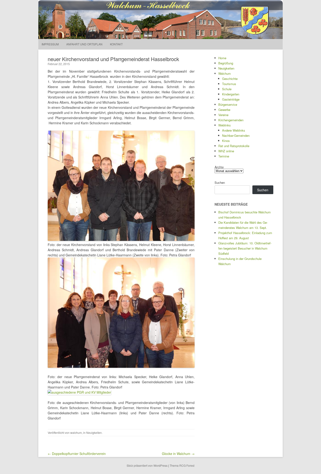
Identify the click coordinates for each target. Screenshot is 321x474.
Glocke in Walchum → (178, 453)
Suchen (220, 182)
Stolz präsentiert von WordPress (147, 465)
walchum (76, 433)
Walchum (224, 73)
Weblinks (224, 125)
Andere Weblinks (233, 130)
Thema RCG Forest (182, 465)
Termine (223, 156)
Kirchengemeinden (230, 120)
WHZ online (226, 151)
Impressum (50, 44)
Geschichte (230, 78)
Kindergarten (230, 94)
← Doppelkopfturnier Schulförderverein (77, 453)
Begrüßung (225, 63)
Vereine (223, 115)
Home (222, 58)
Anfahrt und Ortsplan (84, 44)
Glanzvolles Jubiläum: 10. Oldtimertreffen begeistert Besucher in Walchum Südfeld (244, 248)
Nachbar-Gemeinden (236, 135)
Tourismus (229, 84)
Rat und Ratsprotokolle (233, 146)
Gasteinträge (230, 99)
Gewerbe (224, 109)
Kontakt (116, 44)
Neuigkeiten (94, 433)
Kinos (226, 140)
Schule (226, 89)
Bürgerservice (227, 104)
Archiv (219, 167)
